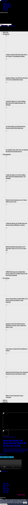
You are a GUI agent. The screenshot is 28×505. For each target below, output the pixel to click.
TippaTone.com (21, 494)
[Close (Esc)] (0, 497)
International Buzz (7, 6)
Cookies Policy (6, 488)
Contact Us (5, 10)
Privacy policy (3, 504)
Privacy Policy (6, 490)
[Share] (2, 497)
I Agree (25, 502)
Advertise (5, 8)
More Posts (3, 454)
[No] (7, 504)
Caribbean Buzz (7, 4)
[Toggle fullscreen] (3, 497)
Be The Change (6, 7)
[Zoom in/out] (4, 497)
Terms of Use (6, 492)
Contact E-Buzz (6, 485)
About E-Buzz (6, 3)
